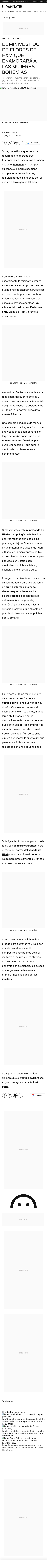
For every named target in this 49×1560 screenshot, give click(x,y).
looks (16, 182)
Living (35, 12)
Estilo (5, 18)
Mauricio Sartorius (19, 2)
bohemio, (18, 164)
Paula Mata (11, 132)
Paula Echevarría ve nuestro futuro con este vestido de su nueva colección (21, 1446)
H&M (22, 311)
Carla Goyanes (32, 2)
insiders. (7, 979)
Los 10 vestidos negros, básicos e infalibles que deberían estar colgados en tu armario (23, 1420)
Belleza (11, 12)
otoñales (16, 595)
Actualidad (27, 12)
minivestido (37, 401)
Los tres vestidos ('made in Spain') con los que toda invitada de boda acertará (23, 1432)
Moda (4, 12)
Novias (18, 12)
